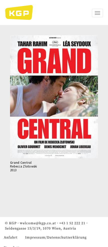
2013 (13, 170)
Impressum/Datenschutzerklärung (56, 237)
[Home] (21, 12)
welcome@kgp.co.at (38, 223)
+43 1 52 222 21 (72, 223)
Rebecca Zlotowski (23, 166)
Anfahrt (11, 237)
